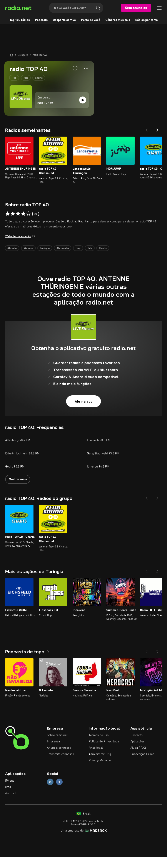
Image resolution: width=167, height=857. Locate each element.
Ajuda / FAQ (138, 747)
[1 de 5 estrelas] (7, 213)
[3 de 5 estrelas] (18, 213)
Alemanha (63, 248)
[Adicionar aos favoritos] (75, 68)
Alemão (12, 248)
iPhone (9, 780)
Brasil (86, 813)
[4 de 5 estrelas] (23, 213)
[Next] (157, 128)
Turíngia (45, 248)
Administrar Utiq (100, 754)
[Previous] (146, 128)
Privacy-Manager (100, 760)
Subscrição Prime (142, 754)
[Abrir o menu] (159, 7)
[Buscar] (98, 7)
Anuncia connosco (59, 747)
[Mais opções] (86, 68)
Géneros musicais (117, 20)
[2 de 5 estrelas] (12, 213)
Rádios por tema (146, 20)
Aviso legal (96, 747)
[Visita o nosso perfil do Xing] (59, 782)
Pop (14, 78)
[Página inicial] (11, 55)
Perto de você (90, 20)
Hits (25, 78)
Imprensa (53, 741)
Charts (39, 78)
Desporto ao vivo (64, 20)
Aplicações (137, 741)
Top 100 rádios (20, 20)
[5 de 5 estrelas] (28, 213)
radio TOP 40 (45, 103)
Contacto (136, 735)
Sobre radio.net (57, 735)
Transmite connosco (60, 754)
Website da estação (18, 236)
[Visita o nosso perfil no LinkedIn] (50, 782)
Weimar (28, 248)
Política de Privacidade (104, 741)
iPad (8, 787)
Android (10, 793)
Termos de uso (99, 735)
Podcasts (41, 20)
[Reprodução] (82, 100)
